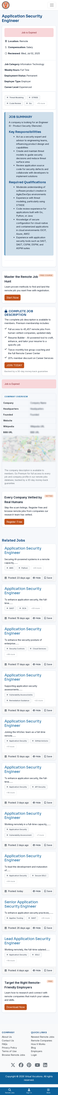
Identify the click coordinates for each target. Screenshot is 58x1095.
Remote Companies (41, 1040)
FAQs (4, 1044)
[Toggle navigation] (51, 5)
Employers (36, 1051)
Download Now (15, 1007)
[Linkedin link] (45, 1065)
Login (34, 1054)
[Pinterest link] (29, 1065)
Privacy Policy (9, 1047)
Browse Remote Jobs (13, 1054)
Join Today (14, 365)
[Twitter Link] (13, 1065)
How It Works (38, 1044)
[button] (48, 577)
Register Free (14, 521)
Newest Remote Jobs (42, 1036)
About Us (7, 1036)
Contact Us (8, 1040)
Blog (33, 1047)
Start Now (12, 297)
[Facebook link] (21, 1065)
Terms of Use (9, 1051)
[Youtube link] (37, 1065)
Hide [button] (38, 577)
